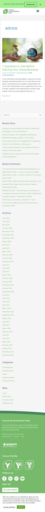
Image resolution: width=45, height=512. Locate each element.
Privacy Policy (6, 436)
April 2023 (6, 305)
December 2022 (8, 312)
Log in (4, 393)
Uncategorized (7, 367)
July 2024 (5, 265)
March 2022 (6, 328)
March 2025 (6, 251)
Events (4, 374)
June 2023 (6, 298)
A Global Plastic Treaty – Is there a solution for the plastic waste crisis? (21, 175)
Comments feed (8, 400)
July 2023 (5, 295)
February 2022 (7, 332)
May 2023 (6, 301)
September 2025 (8, 238)
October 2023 (7, 288)
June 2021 (6, 338)
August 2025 (6, 241)
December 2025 (8, 231)
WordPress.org (7, 403)
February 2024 (7, 278)
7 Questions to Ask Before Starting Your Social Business (20, 68)
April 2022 (5, 325)
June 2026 (6, 221)
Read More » (6, 96)
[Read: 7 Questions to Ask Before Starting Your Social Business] (22, 50)
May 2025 (5, 245)
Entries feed (6, 396)
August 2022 (6, 318)
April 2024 (6, 271)
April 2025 (5, 248)
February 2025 (7, 255)
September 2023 (8, 291)
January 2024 (7, 281)
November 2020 (8, 355)
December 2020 (8, 352)
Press (22, 436)
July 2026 (5, 218)
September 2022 (8, 315)
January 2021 (7, 348)
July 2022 (5, 322)
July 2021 (5, 335)
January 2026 (7, 228)
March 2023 (6, 308)
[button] (40, 4)
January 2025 (7, 258)
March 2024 (6, 275)
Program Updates (8, 377)
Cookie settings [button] (9, 507)
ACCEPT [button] (21, 507)
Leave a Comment (8, 73)
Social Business (22, 73)
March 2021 (6, 342)
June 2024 (6, 268)
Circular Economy (8, 381)
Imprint (16, 436)
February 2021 (7, 345)
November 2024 (8, 261)
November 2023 (8, 285)
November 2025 (8, 235)
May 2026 (6, 225)
